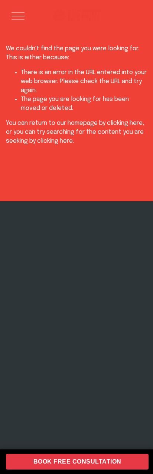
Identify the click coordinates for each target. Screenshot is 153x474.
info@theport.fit (110, 251)
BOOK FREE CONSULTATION (77, 461)
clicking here (125, 123)
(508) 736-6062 (110, 259)
